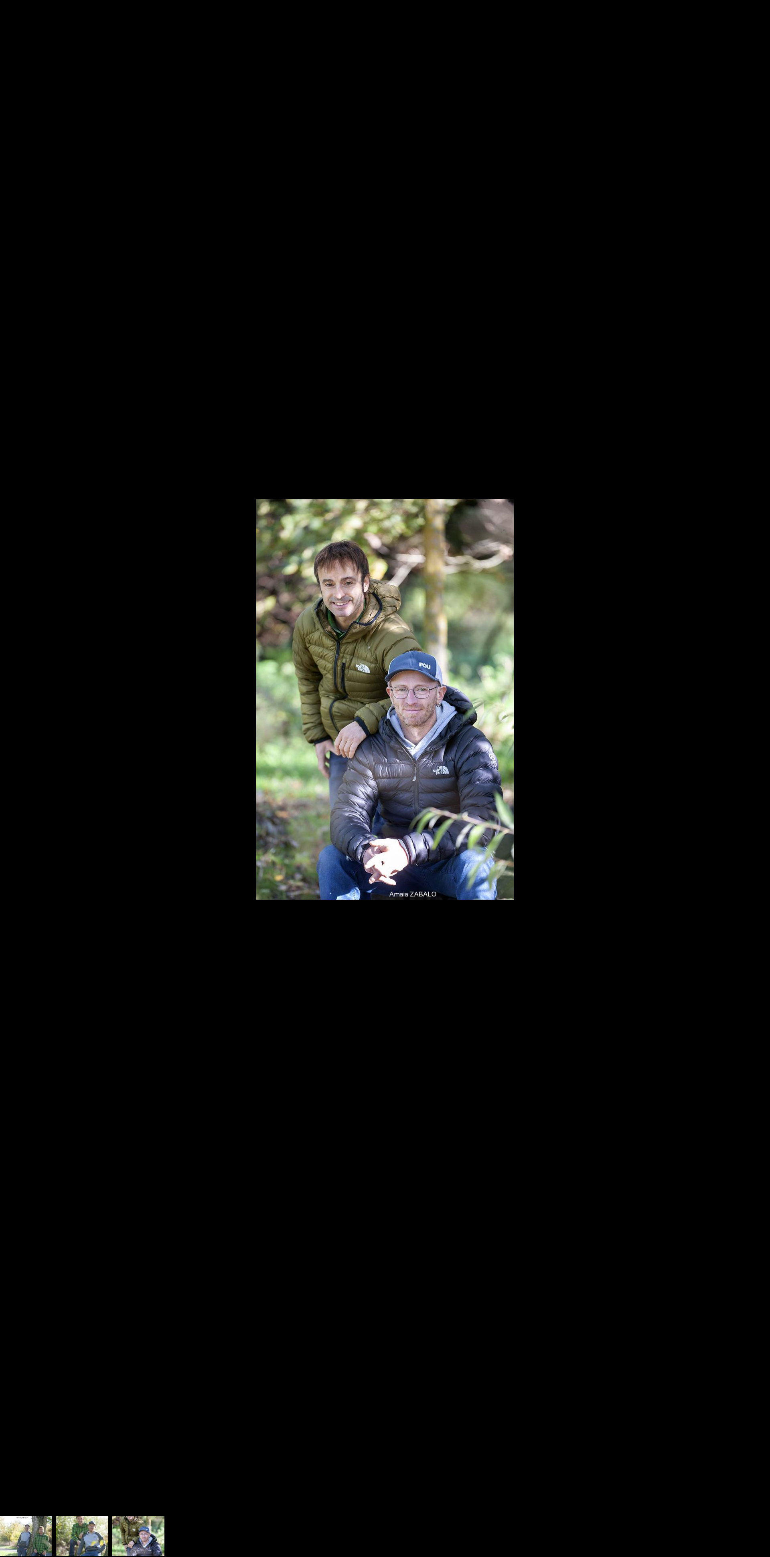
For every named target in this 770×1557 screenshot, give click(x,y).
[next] (756, 767)
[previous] (14, 767)
